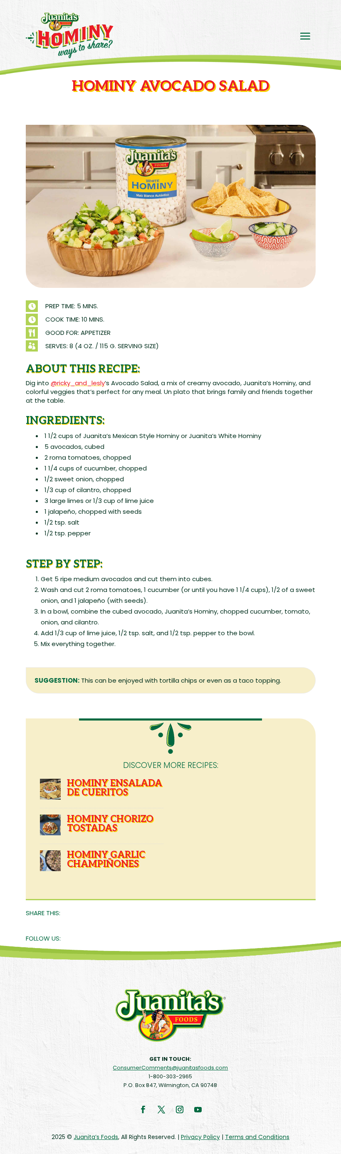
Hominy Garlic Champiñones (106, 859)
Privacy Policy (200, 1137)
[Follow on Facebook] (143, 1109)
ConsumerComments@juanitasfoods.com (170, 1068)
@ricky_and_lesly (78, 383)
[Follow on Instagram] (179, 1109)
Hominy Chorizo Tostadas (110, 824)
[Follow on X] (161, 1109)
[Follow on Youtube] (197, 1109)
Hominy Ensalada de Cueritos (114, 788)
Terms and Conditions (257, 1137)
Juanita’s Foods (96, 1137)
